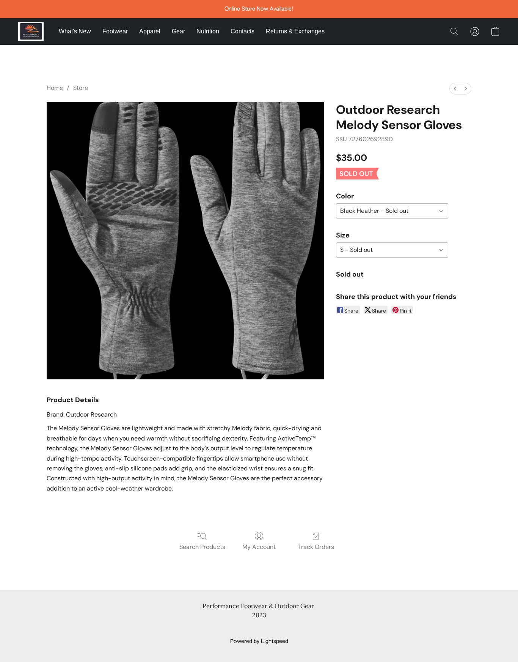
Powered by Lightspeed (259, 641)
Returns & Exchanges (295, 31)
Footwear (115, 31)
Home (55, 88)
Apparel (149, 31)
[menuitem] (455, 88)
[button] (31, 31)
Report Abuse (259, 628)
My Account (259, 547)
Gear (178, 31)
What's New (75, 31)
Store (80, 88)
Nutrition (207, 31)
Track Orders (316, 547)
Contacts (242, 31)
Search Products (202, 547)
